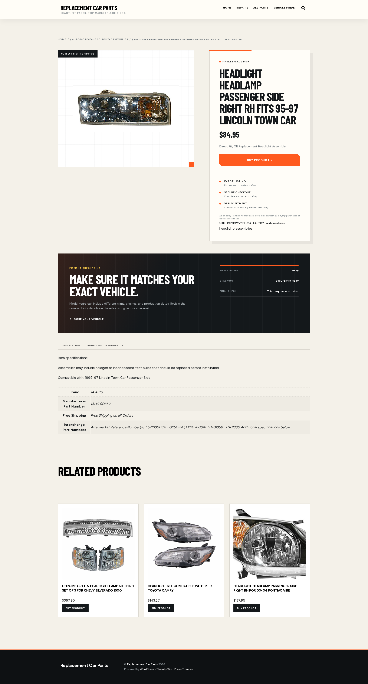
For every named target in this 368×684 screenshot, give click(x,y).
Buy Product (258, 160)
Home (227, 7)
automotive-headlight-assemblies (100, 39)
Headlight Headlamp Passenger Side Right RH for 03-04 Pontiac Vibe (265, 588)
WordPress (147, 669)
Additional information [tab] (105, 345)
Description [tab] (71, 345)
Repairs (242, 7)
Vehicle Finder (284, 7)
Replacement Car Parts (142, 664)
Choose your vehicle (86, 319)
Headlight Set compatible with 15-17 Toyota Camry (180, 588)
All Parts (261, 7)
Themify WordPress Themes (175, 669)
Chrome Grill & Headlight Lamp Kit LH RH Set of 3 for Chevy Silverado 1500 (98, 588)
